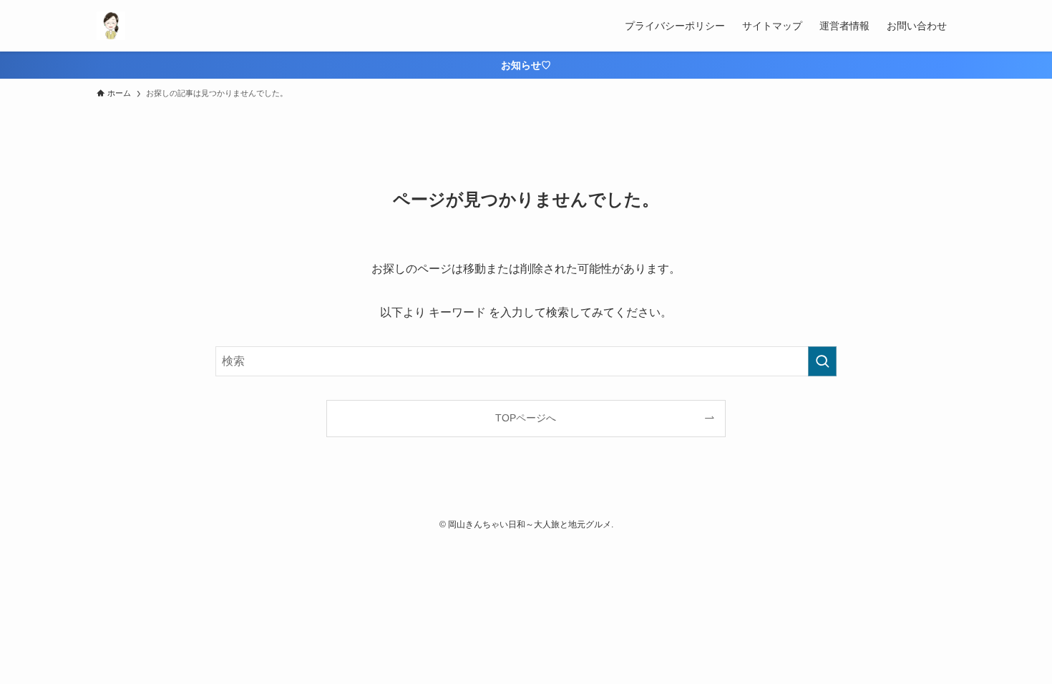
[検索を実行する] (822, 361)
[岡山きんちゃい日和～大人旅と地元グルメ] (111, 25)
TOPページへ (525, 418)
